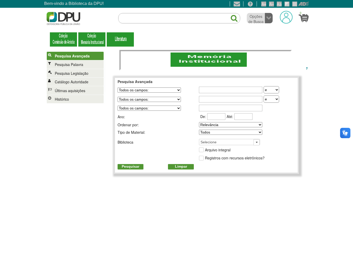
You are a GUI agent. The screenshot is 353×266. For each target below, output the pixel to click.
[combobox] (229, 142)
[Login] (286, 17)
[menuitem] (76, 56)
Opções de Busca (256, 19)
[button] (231, 16)
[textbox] (179, 18)
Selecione (209, 142)
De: (203, 116)
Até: (230, 116)
